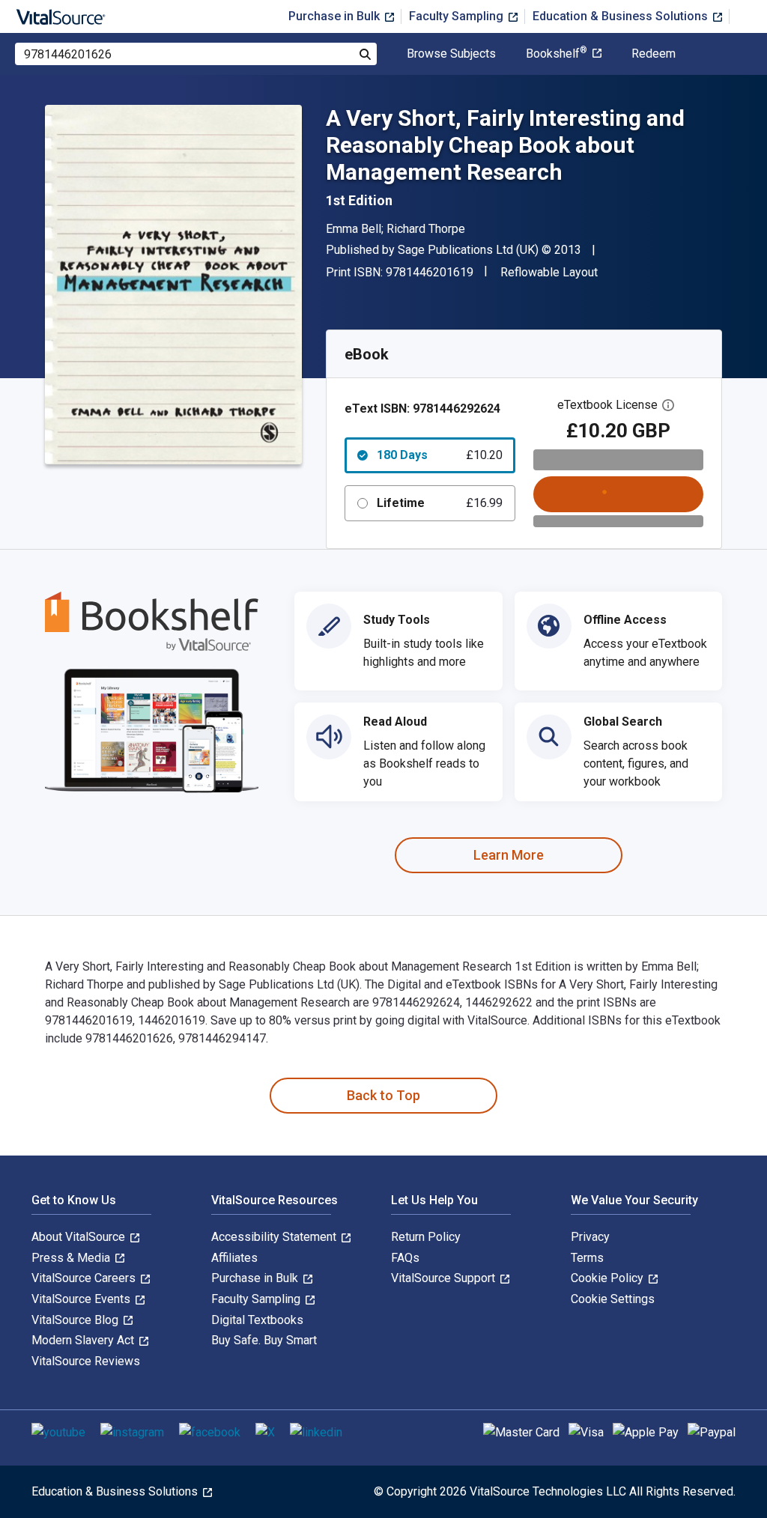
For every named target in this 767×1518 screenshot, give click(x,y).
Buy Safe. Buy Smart (264, 1340)
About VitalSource (79, 1237)
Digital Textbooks (257, 1320)
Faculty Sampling (457, 16)
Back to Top (383, 1095)
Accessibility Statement (275, 1237)
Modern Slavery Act (84, 1340)
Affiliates (234, 1258)
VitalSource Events (82, 1299)
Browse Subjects (451, 54)
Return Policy (426, 1237)
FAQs (405, 1258)
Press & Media (72, 1258)
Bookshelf (556, 54)
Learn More (508, 855)
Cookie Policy (608, 1278)
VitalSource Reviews (85, 1361)
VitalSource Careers (85, 1278)
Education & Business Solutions (622, 16)
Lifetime (440, 503)
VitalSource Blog (76, 1320)
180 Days (440, 455)
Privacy (590, 1237)
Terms (587, 1258)
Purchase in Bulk (335, 16)
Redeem (653, 54)
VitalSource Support (444, 1278)
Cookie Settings (613, 1299)
